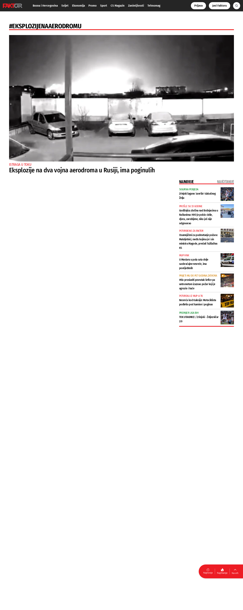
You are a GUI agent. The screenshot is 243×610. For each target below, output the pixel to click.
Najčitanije (222, 572)
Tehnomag (153, 5)
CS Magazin (118, 5)
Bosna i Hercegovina (45, 5)
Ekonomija (78, 5)
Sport (103, 5)
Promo (92, 5)
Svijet (64, 5)
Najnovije (208, 572)
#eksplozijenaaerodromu (45, 26)
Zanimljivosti (136, 5)
